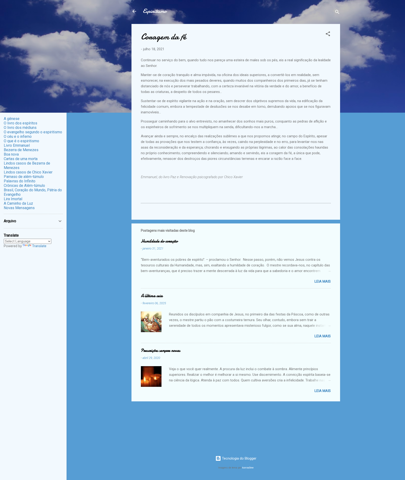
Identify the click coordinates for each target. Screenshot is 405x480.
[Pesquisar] (337, 13)
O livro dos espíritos (20, 123)
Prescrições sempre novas (160, 350)
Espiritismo (155, 11)
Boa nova (11, 154)
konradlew (248, 467)
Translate (39, 246)
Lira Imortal (13, 199)
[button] (328, 34)
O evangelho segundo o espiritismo (33, 132)
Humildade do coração (159, 241)
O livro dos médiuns (20, 127)
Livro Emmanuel (17, 145)
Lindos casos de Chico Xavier (28, 172)
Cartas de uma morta (21, 159)
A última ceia (152, 296)
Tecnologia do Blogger (238, 458)
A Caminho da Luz (18, 203)
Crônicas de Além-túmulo (24, 185)
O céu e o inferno (18, 136)
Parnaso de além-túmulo (24, 176)
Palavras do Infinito (19, 181)
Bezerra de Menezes (21, 150)
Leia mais (323, 281)
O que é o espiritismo (21, 141)
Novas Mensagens (19, 208)
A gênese (11, 118)
